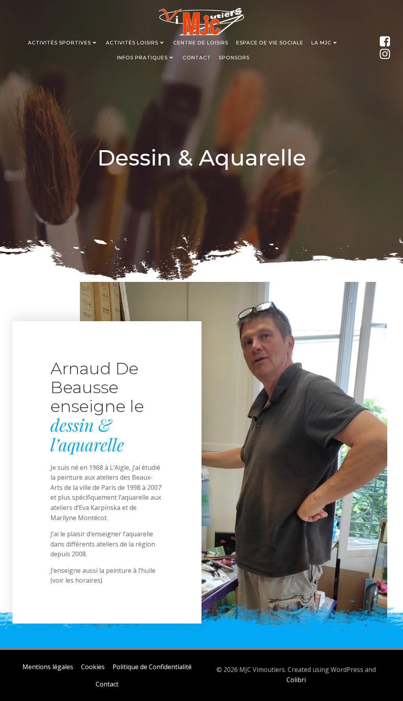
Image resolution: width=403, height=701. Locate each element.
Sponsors (234, 58)
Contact (197, 58)
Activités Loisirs (132, 43)
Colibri (296, 679)
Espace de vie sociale (269, 43)
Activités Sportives (59, 43)
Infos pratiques (142, 58)
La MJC (321, 43)
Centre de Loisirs (200, 43)
